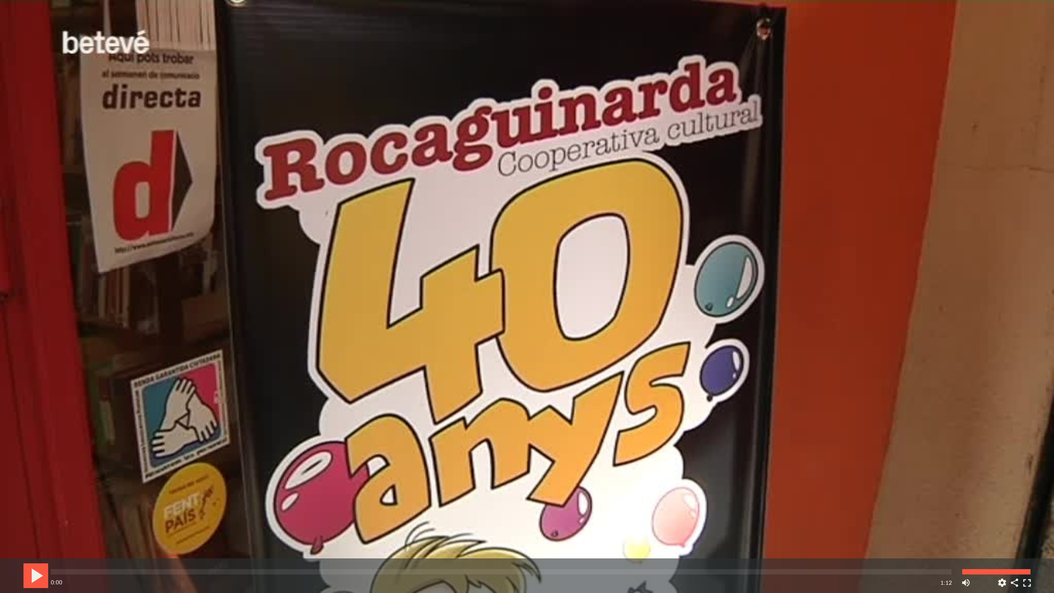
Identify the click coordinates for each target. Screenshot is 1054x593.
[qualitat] (1002, 579)
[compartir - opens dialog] (1014, 579)
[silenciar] (966, 579)
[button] (527, 297)
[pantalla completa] (1027, 579)
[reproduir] (35, 575)
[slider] (501, 571)
